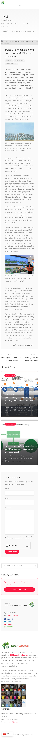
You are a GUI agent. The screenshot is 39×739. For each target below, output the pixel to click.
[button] (19, 6)
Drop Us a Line (20, 589)
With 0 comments (11, 64)
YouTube (9, 624)
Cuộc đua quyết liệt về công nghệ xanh (29, 357)
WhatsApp (10, 627)
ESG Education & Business (19, 655)
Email (7, 498)
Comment (8, 508)
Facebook (10, 619)
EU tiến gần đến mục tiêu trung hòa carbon (9, 357)
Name (7, 488)
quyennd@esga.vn (13, 615)
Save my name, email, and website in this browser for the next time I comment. (20, 538)
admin (10, 60)
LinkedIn (9, 622)
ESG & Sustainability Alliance (15, 606)
